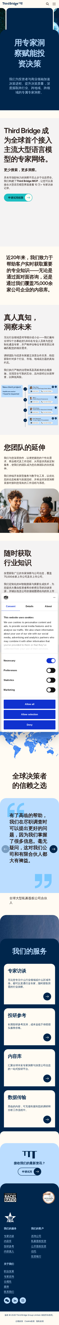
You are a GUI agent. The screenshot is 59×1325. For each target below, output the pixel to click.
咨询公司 (36, 1236)
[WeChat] (7, 1300)
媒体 (6, 1286)
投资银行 (36, 1256)
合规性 (7, 1281)
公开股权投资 (38, 1246)
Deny (29, 724)
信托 (33, 1251)
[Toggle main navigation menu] (54, 4)
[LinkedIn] (15, 1300)
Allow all (29, 704)
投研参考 (17, 1015)
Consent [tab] (10, 606)
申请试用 (27, 1171)
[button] (53, 849)
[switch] (50, 670)
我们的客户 (37, 1228)
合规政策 (19, 1321)
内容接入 (9, 1251)
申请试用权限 (15, 197)
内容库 (15, 1056)
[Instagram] (23, 1300)
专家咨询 (9, 1276)
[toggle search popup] (48, 4)
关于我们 (9, 1263)
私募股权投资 (38, 1241)
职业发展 (9, 1271)
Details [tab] (29, 606)
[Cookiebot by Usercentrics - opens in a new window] (42, 597)
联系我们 (9, 1291)
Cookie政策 (30, 1321)
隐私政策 (40, 1321)
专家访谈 (17, 971)
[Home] (12, 4)
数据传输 (17, 1097)
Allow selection (29, 714)
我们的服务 (10, 1228)
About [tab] (48, 606)
